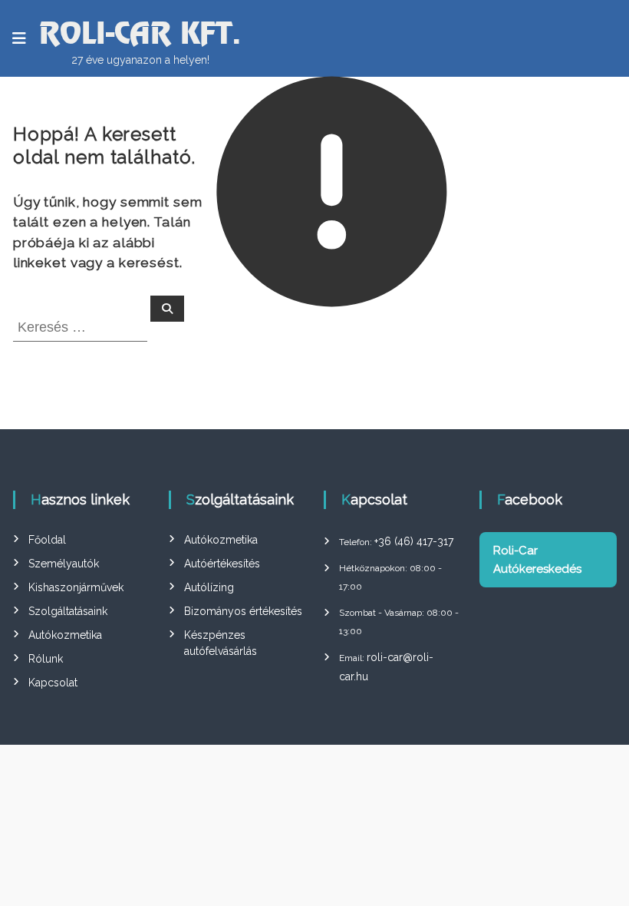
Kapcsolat (52, 682)
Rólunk (45, 659)
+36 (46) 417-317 (413, 541)
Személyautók (63, 563)
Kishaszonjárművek (75, 587)
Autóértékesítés (222, 563)
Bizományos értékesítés (243, 611)
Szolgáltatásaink (67, 611)
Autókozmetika (65, 635)
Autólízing (209, 587)
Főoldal (47, 540)
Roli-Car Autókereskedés (537, 560)
